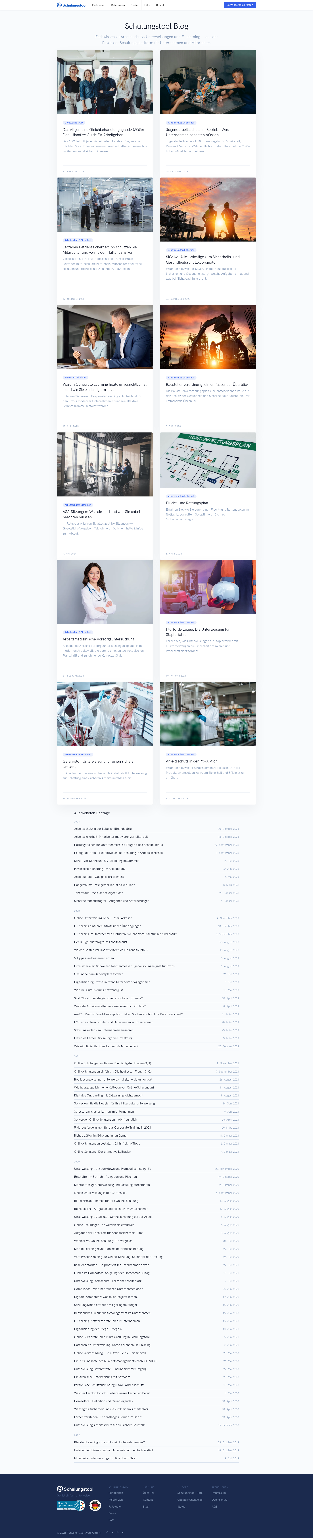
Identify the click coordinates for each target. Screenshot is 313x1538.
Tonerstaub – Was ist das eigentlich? (98, 893)
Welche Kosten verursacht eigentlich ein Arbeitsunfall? (111, 950)
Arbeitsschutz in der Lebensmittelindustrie (103, 828)
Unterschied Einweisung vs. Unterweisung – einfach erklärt (113, 1450)
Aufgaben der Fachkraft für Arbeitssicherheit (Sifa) (108, 1233)
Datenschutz (220, 1499)
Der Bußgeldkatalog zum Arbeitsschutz (100, 942)
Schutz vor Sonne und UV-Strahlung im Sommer (106, 861)
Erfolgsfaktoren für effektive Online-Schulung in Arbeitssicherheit (118, 853)
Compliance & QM (74, 122)
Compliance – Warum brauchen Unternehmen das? (108, 1289)
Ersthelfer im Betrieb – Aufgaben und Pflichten (105, 1176)
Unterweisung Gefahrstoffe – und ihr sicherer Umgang (110, 1369)
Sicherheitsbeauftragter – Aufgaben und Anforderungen (111, 901)
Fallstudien (115, 1506)
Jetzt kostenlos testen (240, 5)
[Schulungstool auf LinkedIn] (117, 1532)
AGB (215, 1506)
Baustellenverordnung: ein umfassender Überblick (207, 384)
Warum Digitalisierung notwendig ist (98, 990)
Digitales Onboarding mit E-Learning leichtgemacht (108, 1095)
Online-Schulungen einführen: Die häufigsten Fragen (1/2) (113, 1071)
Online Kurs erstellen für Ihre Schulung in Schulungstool (112, 1337)
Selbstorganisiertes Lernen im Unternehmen (104, 1111)
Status (181, 1506)
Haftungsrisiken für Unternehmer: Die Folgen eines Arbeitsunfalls (118, 845)
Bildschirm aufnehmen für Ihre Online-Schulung (106, 1201)
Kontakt (161, 5)
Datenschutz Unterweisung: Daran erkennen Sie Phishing (112, 1345)
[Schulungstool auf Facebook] (107, 1532)
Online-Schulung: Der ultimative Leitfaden (102, 1151)
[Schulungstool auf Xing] (112, 1532)
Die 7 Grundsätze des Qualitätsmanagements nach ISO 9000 (115, 1361)
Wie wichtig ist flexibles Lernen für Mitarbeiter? (106, 1046)
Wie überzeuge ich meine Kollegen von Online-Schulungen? (114, 1087)
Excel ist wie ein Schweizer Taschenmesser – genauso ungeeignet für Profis (124, 966)
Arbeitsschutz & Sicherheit (181, 122)
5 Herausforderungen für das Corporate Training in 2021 (112, 1127)
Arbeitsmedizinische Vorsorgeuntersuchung (99, 639)
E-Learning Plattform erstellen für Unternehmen (107, 1321)
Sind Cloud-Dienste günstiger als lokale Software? (108, 998)
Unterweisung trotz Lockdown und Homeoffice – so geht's (112, 1168)
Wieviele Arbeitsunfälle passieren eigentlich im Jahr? (110, 1006)
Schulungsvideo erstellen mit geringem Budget (105, 1305)
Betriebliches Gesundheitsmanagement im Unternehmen (112, 1313)
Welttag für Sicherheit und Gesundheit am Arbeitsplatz (111, 1409)
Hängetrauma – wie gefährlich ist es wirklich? (104, 885)
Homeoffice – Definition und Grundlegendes (103, 1401)
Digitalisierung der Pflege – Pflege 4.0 (99, 1329)
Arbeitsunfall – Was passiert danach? (99, 877)
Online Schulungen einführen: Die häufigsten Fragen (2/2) (112, 1063)
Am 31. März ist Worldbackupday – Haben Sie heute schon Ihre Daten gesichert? (128, 1014)
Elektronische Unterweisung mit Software (102, 1377)
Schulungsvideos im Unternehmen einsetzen (103, 1030)
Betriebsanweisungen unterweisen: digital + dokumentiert (113, 1079)
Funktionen (98, 5)
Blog (146, 1506)
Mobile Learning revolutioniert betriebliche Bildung (108, 1249)
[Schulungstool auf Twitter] (122, 1532)
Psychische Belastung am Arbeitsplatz (100, 869)
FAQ (111, 1520)
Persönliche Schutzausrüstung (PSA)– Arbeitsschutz (109, 1385)
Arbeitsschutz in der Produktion (192, 761)
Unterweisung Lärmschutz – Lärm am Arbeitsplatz (107, 1281)
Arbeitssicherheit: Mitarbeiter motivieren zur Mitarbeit (111, 836)
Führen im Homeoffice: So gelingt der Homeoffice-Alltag (112, 1273)
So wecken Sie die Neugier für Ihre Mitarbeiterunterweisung (114, 1103)
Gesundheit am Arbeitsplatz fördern (98, 974)
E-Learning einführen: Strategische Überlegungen (107, 926)
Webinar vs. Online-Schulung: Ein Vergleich (103, 1241)
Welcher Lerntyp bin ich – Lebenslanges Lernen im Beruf (112, 1393)
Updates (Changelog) (190, 1499)
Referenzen (118, 5)
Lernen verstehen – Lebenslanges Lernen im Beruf (107, 1417)
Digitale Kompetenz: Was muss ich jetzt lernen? (106, 1297)
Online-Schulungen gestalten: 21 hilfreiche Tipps (107, 1143)
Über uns (148, 1492)
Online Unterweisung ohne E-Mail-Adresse (103, 918)
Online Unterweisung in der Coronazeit (100, 1193)
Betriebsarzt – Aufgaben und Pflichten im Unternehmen (111, 1209)
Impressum (219, 1492)
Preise (134, 5)
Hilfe (147, 5)
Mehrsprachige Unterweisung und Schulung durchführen (112, 1185)
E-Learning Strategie (75, 377)
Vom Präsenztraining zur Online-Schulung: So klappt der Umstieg (118, 1257)
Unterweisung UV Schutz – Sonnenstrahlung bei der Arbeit (113, 1217)
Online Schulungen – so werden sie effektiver (104, 1225)
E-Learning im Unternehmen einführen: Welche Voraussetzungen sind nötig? (125, 934)
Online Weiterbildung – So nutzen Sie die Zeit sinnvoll (110, 1353)
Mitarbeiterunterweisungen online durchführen (105, 1458)
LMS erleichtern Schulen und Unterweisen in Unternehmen (113, 1022)
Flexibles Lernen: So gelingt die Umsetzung (103, 1038)
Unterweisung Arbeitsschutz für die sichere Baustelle (110, 1425)
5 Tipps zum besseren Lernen (94, 958)
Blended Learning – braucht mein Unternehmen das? (109, 1442)
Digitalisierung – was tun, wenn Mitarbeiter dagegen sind (112, 982)
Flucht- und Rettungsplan (187, 503)
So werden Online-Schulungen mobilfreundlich (105, 1119)
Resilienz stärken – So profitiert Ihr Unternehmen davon (111, 1265)
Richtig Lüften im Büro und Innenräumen (101, 1135)
